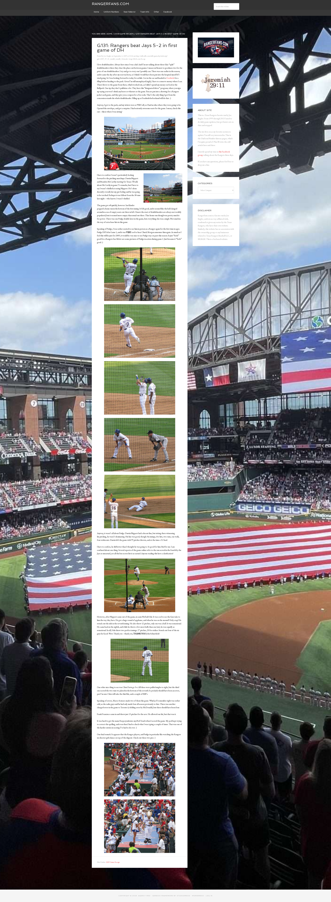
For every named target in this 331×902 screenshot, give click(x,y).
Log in (209, 895)
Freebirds (170, 78)
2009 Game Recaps (113, 862)
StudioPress (183, 895)
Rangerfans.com (110, 4)
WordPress (198, 895)
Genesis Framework (162, 895)
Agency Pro (144, 895)
